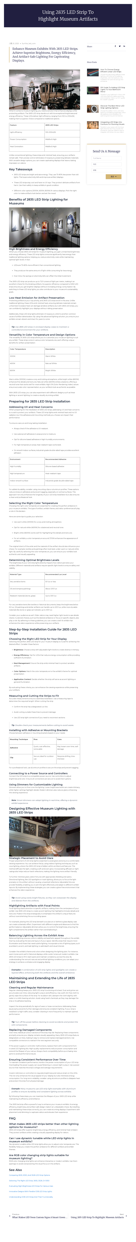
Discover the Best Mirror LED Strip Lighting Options (112, 107)
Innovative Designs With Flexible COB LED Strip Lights (30, 1191)
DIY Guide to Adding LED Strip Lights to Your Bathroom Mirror (112, 90)
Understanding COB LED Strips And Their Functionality (31, 1197)
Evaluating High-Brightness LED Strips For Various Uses (31, 1186)
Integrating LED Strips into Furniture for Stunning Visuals (112, 123)
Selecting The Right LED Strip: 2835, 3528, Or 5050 (29, 1181)
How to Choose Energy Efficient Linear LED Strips (110, 71)
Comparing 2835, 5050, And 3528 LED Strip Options (29, 1175)
